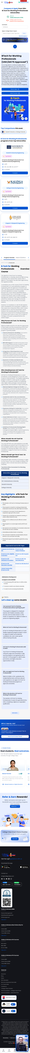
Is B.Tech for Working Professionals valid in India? (14, 647)
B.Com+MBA (4, 947)
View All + (4, 919)
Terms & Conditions (15, 1038)
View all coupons (23, 36)
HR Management (5, 917)
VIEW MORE (15, 713)
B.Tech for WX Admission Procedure (7, 559)
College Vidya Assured (14, 39)
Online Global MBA (5, 931)
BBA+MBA (3, 945)
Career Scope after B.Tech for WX (6, 569)
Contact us (4, 986)
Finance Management (6, 913)
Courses (6, 262)
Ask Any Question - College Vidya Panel (11, 990)
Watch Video (14, 89)
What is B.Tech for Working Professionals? (15, 627)
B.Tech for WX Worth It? (22, 563)
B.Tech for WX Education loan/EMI (6, 564)
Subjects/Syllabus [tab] (21, 257)
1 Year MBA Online (5, 933)
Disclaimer (5, 1038)
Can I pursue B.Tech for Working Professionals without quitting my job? (14, 606)
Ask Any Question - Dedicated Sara (10, 992)
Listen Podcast (14, 93)
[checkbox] (4, 39)
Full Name (4, 24)
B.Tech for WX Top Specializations (21, 559)
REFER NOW (14, 806)
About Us (3, 974)
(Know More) (20, 39)
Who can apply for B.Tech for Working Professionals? (13, 672)
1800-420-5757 (6, 884)
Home (2, 262)
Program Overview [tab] (9, 257)
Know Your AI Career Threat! (15, 736)
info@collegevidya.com (7, 876)
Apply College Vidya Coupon (9, 31)
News (2, 978)
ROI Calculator (4, 980)
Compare (15, 173)
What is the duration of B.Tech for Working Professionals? (12, 694)
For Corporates (5, 984)
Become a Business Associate (8, 982)
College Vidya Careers (7, 988)
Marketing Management (7, 915)
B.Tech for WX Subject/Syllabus (20, 549)
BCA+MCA (3, 943)
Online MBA (4, 929)
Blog (2, 976)
